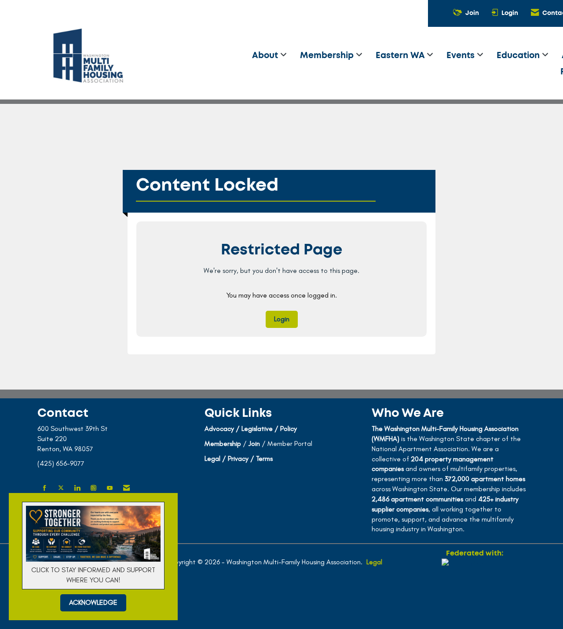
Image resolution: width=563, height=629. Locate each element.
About (266, 55)
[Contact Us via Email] (126, 488)
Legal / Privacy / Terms (239, 458)
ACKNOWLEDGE (93, 602)
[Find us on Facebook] (44, 488)
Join (254, 443)
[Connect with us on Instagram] (93, 488)
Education (519, 55)
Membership (328, 55)
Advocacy (219, 428)
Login (281, 319)
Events (461, 55)
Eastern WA (401, 55)
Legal (374, 562)
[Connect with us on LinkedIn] (77, 488)
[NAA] (475, 590)
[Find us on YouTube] (109, 488)
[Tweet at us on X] (61, 488)
